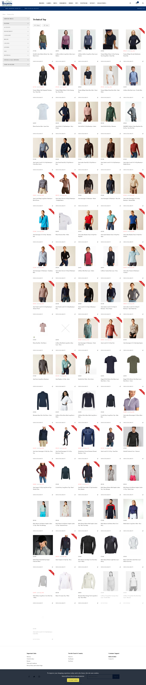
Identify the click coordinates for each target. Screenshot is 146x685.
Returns (28, 661)
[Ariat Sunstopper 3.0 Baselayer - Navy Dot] (111, 184)
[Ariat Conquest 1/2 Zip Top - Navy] (66, 545)
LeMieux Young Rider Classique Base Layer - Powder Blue (109, 596)
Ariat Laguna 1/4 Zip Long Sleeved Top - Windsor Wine (42, 488)
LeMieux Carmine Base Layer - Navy (109, 270)
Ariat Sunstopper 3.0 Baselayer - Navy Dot (110, 198)
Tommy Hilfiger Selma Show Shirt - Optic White (110, 91)
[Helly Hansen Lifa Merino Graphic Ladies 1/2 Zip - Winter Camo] (133, 473)
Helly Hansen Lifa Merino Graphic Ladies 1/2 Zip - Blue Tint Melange (42, 524)
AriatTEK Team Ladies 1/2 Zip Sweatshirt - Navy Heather (88, 488)
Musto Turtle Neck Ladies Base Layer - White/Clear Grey (132, 560)
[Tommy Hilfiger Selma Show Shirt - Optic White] (111, 76)
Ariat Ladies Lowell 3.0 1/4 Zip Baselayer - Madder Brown (133, 163)
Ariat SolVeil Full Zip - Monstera (108, 126)
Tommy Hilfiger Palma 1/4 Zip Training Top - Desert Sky (65, 91)
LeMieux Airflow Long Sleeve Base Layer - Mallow (65, 54)
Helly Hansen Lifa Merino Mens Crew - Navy (110, 524)
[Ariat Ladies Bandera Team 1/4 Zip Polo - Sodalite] (133, 220)
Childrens (62, 3)
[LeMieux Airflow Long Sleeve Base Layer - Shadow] (88, 39)
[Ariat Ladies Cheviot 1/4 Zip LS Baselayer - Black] (66, 256)
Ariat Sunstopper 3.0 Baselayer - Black (87, 198)
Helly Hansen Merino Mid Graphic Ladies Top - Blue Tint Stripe (87, 524)
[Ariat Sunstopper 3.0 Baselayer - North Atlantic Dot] (88, 328)
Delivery (29, 656)
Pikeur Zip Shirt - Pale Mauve (39, 343)
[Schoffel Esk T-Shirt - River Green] (88, 364)
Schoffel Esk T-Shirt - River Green (86, 379)
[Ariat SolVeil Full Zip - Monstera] (111, 112)
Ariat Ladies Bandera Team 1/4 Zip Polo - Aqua (110, 235)
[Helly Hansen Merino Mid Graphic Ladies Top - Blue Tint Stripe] (88, 509)
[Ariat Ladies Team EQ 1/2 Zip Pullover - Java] (88, 148)
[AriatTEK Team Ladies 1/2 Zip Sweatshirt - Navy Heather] (88, 473)
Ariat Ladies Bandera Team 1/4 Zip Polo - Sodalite (132, 235)
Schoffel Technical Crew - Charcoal (131, 451)
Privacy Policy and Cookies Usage (34, 665)
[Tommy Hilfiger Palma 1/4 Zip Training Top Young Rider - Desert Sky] (111, 39)
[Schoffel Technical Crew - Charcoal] (133, 437)
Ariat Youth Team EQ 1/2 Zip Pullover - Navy (65, 163)
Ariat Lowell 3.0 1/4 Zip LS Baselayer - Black (87, 307)
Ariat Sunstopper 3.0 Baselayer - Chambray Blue (43, 271)
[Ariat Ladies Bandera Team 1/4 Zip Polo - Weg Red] (88, 220)
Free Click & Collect (32, 8)
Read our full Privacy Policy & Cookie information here (73, 676)
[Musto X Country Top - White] (66, 581)
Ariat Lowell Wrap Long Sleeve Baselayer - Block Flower (43, 199)
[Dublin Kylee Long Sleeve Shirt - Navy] (133, 509)
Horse (71, 3)
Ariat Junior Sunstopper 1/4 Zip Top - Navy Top (43, 452)
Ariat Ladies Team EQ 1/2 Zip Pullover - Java (87, 163)
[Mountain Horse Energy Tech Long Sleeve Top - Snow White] (88, 581)
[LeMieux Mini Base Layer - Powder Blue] (133, 76)
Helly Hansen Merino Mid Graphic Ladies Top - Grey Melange (110, 488)
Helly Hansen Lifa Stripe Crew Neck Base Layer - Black (87, 560)
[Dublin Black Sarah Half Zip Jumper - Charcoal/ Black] (43, 545)
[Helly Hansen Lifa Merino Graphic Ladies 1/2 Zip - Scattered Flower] (66, 509)
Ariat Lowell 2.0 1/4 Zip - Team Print (109, 451)
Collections (101, 3)
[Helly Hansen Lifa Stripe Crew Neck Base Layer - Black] (88, 545)
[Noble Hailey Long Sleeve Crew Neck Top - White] (43, 581)
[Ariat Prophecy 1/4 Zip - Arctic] (66, 364)
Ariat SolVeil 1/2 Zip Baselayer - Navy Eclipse (64, 127)
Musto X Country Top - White (62, 595)
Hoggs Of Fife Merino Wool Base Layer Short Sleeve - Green (132, 380)
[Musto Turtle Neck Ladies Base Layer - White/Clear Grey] (133, 545)
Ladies (49, 3)
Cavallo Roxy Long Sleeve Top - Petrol (65, 487)
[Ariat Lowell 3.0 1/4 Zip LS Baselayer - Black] (88, 292)
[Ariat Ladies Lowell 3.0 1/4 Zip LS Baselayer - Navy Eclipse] (111, 292)
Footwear (83, 3)
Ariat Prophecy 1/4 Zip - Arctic (63, 379)
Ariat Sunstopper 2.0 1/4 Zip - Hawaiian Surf (42, 235)
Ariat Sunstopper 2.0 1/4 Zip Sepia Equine (133, 343)
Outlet (92, 3)
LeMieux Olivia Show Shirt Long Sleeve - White (65, 416)
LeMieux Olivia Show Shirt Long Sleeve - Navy (87, 416)
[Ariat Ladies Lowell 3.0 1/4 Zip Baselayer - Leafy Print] (43, 617)
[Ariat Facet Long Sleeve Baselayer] (43, 364)
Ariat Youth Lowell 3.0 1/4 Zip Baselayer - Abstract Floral (42, 307)
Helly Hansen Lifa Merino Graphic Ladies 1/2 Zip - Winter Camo (132, 488)
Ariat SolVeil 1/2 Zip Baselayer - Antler (87, 126)
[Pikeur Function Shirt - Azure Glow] (43, 112)
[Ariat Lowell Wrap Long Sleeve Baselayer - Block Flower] (43, 184)
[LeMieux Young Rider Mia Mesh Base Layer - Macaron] (133, 581)
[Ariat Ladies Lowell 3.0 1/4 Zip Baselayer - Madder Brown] (133, 148)
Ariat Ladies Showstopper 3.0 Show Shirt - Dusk (133, 416)
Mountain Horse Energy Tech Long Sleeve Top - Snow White (88, 596)
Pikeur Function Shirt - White (62, 234)
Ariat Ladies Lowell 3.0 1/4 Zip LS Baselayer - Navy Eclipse (109, 307)
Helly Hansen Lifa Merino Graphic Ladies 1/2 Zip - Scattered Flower (65, 524)
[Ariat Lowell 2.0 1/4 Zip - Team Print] (111, 437)
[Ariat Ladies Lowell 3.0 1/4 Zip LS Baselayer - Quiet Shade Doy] (133, 292)
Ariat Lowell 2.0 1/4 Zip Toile (107, 343)
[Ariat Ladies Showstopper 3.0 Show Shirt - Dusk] (133, 401)
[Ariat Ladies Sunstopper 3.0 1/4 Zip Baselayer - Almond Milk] (133, 184)
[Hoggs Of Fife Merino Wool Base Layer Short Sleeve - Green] (133, 364)
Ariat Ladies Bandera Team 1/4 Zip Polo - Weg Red (87, 235)
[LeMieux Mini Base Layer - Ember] (88, 256)
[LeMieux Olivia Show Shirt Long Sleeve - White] (66, 401)
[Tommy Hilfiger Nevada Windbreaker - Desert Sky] (133, 39)
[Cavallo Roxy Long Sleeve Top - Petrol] (66, 473)
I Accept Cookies (73, 680)
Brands (41, 3)
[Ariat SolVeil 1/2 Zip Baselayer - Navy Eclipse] (66, 112)
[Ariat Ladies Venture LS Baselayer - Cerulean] (133, 256)
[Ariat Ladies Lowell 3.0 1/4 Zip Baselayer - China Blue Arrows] (43, 148)
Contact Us (141, 8)
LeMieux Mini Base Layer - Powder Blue (132, 90)
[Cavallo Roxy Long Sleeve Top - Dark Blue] (111, 401)
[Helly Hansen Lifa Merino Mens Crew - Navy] (111, 509)
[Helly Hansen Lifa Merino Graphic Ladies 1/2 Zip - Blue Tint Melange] (43, 509)
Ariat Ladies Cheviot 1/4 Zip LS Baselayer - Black (65, 271)
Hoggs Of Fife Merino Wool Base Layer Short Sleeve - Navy (110, 380)
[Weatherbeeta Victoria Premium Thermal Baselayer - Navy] (88, 437)
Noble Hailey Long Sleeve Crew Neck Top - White (42, 596)
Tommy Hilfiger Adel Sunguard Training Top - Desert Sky (42, 91)
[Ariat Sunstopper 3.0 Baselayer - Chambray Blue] (43, 256)
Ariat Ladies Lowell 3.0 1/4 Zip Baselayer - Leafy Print (43, 632)
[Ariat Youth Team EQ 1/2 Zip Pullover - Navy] (66, 148)
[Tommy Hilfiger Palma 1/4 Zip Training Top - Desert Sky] (66, 76)
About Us (70, 656)
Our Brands (70, 659)
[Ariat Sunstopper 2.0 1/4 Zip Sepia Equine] (133, 328)
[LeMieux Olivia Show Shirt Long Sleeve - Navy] (88, 401)
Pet (76, 3)
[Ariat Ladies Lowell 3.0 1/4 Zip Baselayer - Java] (111, 148)
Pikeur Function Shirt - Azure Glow (41, 126)
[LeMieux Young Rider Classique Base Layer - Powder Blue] (111, 581)
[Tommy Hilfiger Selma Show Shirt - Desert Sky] (88, 76)
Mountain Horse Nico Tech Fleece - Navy (42, 415)
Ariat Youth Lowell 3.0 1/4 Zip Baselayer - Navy (65, 307)
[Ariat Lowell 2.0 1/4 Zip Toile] (111, 328)
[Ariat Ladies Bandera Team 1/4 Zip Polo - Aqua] (111, 220)
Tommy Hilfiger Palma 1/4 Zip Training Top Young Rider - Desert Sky (110, 54)
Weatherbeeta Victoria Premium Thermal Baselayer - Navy (87, 452)
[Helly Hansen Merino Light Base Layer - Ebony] (111, 545)
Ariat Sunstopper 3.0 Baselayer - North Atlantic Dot (87, 343)
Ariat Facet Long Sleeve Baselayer (41, 379)
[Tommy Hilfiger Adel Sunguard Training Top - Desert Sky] (43, 76)
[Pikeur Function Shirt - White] (66, 220)
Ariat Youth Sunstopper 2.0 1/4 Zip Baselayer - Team (64, 452)
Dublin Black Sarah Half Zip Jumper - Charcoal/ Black (41, 560)
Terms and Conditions (32, 663)
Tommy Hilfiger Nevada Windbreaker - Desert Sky (132, 54)
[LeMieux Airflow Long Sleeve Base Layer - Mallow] (66, 39)
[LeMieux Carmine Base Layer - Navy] (111, 256)
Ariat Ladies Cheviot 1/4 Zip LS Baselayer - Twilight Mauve (65, 199)
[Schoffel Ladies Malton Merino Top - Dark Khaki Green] (43, 39)
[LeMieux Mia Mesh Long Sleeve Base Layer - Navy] (66, 328)
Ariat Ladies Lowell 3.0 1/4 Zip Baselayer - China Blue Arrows (43, 163)
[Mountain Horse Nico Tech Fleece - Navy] (43, 401)
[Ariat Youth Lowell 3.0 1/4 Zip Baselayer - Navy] (66, 292)
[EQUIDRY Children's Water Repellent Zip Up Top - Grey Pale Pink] (133, 112)
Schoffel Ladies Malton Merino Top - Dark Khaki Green (42, 54)
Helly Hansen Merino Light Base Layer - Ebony (110, 560)
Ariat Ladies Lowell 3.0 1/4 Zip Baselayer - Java (110, 163)
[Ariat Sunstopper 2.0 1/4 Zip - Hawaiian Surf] (43, 220)
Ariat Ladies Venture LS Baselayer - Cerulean (131, 271)
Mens (55, 3)
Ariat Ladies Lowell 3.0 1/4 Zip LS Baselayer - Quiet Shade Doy (131, 307)
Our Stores (70, 661)
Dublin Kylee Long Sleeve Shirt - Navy (132, 523)
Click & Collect (30, 659)
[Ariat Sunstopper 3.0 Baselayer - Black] (88, 184)
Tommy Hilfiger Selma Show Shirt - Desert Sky (87, 91)
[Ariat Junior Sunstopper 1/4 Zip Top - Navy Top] (43, 437)
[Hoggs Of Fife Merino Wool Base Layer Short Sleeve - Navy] (111, 364)
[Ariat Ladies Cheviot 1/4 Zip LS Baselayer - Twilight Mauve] (66, 184)
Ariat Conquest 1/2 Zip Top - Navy (63, 559)
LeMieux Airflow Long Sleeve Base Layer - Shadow (88, 54)
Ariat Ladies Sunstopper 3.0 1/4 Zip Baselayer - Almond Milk (131, 199)
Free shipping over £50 (13, 8)
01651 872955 (112, 656)
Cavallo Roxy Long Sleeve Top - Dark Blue (109, 416)
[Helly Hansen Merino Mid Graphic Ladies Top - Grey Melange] (111, 473)
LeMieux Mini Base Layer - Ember (86, 270)
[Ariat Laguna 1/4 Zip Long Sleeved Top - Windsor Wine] (43, 473)
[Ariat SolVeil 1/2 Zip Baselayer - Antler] (88, 112)
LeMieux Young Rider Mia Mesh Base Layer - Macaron (132, 596)
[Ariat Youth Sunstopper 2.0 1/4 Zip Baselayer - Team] (66, 437)
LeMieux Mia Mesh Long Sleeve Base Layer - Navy (64, 343)
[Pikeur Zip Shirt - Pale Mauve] (43, 328)
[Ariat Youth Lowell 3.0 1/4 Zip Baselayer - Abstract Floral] (43, 292)
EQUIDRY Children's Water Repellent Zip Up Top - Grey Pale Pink (132, 127)
